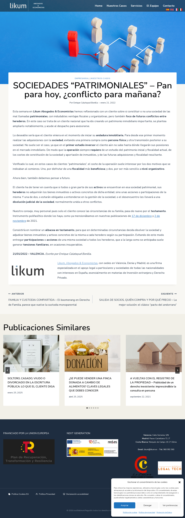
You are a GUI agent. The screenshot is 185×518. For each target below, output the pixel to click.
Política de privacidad (147, 512)
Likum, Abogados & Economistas (77, 263)
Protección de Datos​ (164, 512)
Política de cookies (130, 512)
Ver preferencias (170, 505)
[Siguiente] (177, 370)
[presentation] (31, 353)
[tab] (87, 408)
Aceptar (124, 505)
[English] (172, 9)
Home (98, 6)
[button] (179, 482)
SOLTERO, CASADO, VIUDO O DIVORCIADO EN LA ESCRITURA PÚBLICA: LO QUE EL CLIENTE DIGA (31, 382)
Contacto (169, 6)
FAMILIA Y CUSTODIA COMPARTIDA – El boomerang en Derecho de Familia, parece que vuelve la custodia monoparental (49, 299)
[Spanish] (168, 9)
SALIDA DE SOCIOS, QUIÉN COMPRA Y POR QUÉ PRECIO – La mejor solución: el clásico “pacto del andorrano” (138, 299)
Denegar (147, 505)
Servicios (136, 6)
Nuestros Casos (117, 6)
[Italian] (181, 9)
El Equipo (153, 6)
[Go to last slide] (7, 370)
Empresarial (82, 78)
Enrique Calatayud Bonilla (85, 102)
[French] (176, 9)
